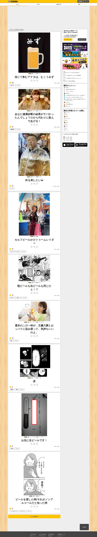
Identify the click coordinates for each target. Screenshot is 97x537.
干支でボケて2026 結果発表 (69, 81)
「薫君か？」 (68, 93)
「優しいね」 (68, 106)
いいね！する (68, 137)
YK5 (66, 114)
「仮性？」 (67, 87)
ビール (18, 85)
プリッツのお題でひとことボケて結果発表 (72, 75)
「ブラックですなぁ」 (69, 91)
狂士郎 (66, 116)
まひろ (66, 126)
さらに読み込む (34, 516)
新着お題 (50, 535)
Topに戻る (84, 527)
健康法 (12, 389)
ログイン (86, 1)
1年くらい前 (56, 83)
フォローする (68, 138)
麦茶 (17, 389)
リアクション (22, 511)
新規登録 (80, 1)
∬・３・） (67, 130)
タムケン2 (67, 112)
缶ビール (12, 297)
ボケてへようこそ (82, 39)
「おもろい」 (68, 102)
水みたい (12, 85)
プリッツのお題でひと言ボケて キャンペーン (72, 78)
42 (13, 83)
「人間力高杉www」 (69, 104)
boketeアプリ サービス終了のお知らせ (71, 72)
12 (13, 127)
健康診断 (12, 129)
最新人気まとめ (42, 535)
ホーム (17, 4)
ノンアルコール (14, 511)
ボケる (38, 4)
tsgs (66, 128)
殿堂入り (32, 535)
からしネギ (67, 118)
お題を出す (58, 4)
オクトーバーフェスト (15, 251)
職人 (79, 4)
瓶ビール (19, 297)
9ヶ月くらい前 (56, 186)
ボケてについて (60, 535)
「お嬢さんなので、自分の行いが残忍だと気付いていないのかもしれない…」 (75, 100)
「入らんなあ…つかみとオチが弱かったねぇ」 (74, 97)
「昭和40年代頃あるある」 (70, 89)
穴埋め (12, 448)
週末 (11, 340)
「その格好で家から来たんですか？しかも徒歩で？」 (75, 95)
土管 (66, 120)
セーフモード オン (67, 39)
